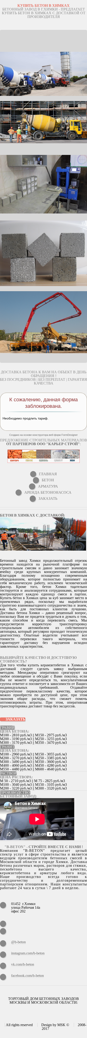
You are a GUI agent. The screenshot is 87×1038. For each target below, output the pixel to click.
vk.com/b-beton (22, 964)
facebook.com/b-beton (27, 976)
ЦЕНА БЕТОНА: (14, 731)
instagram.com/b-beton (28, 953)
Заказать (15, 719)
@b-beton (18, 942)
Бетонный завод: (18, 796)
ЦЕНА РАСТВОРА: (16, 777)
